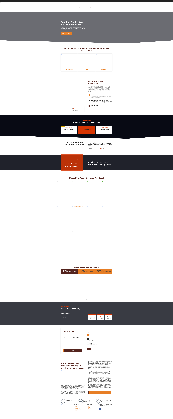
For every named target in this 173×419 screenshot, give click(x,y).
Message (64, 343)
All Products (69, 69)
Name (64, 337)
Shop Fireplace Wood (80, 7)
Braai (86, 69)
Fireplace (103, 69)
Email (64, 340)
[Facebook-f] (100, 409)
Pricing (87, 7)
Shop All (64, 7)
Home (60, 7)
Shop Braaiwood (71, 7)
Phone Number (76, 337)
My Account (92, 7)
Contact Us (98, 7)
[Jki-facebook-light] (88, 349)
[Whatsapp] (90, 349)
